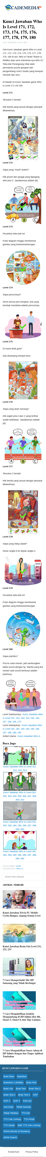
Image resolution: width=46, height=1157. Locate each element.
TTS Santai (9, 1125)
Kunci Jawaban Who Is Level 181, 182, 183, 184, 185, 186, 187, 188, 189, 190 (22, 729)
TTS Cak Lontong (12, 1119)
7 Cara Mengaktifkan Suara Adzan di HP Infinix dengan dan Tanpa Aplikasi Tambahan (23, 1053)
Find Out (27, 1101)
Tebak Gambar (23, 1107)
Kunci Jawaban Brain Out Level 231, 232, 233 (22, 948)
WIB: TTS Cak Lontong (29, 1125)
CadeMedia (23, 7)
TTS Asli (25, 1113)
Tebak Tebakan (11, 1113)
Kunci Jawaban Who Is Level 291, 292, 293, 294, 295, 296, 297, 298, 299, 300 (20, 825)
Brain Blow (9, 1076)
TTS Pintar (29, 1119)
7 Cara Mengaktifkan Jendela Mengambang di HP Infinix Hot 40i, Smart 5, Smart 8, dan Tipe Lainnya (22, 1016)
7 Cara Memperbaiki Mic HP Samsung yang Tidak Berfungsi (19, 981)
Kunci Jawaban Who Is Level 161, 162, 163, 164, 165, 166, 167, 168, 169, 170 (23, 718)
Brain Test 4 (24, 1095)
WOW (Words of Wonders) (17, 1131)
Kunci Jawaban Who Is (29, 736)
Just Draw (8, 1107)
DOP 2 (7, 1101)
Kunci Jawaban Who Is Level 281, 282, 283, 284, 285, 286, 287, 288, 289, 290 (20, 855)
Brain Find (31, 1082)
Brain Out (8, 1088)
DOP (35, 1095)
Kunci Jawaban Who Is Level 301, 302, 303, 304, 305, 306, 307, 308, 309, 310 (20, 796)
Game (18, 866)
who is (19, 869)
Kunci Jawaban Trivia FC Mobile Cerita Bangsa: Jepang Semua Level (21, 914)
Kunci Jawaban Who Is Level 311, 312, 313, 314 (19, 768)
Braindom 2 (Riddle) (13, 1082)
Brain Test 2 (34, 1088)
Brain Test (21, 1088)
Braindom (22, 1076)
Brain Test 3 (9, 1095)
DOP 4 (16, 1101)
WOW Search (10, 1137)
